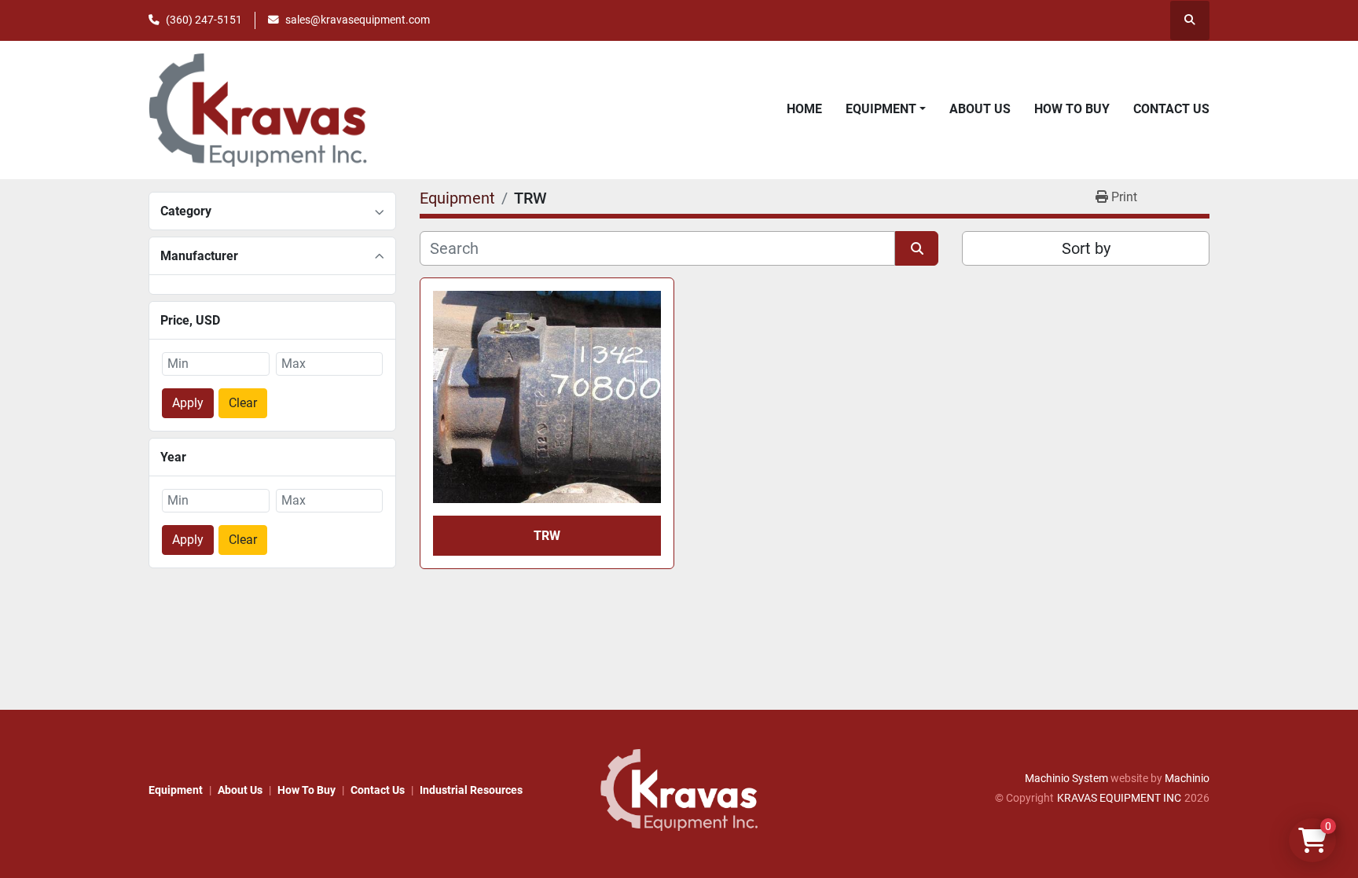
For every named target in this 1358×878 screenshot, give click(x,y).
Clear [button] (243, 402)
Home (804, 108)
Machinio (1187, 778)
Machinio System (1066, 778)
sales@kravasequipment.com (357, 19)
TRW (547, 535)
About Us (980, 108)
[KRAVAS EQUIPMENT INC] (679, 789)
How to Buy (1072, 108)
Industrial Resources (471, 790)
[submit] (916, 248)
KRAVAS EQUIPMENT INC (1119, 798)
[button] (886, 109)
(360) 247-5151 (204, 19)
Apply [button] (188, 402)
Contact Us (1171, 108)
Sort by (1086, 248)
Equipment (881, 108)
